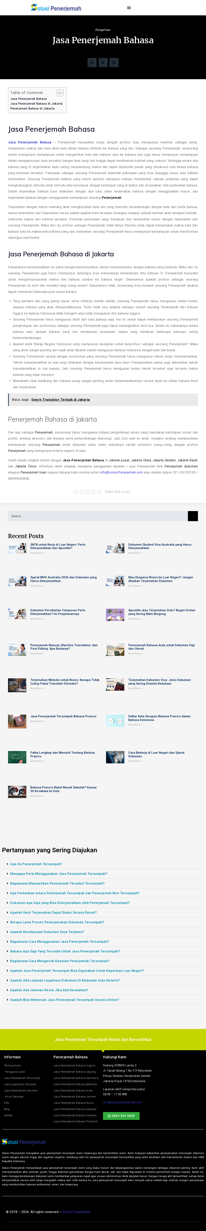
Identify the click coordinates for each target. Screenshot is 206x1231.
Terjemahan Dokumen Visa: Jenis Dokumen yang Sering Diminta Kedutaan (159, 681)
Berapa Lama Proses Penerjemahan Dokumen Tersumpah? (57, 922)
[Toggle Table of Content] (58, 92)
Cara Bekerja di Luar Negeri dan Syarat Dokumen (156, 754)
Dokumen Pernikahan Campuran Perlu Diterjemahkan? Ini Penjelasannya (57, 612)
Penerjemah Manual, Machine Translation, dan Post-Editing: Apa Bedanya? (64, 647)
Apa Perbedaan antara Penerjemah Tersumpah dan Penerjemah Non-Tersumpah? (75, 893)
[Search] (193, 516)
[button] (92, 62)
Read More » (37, 553)
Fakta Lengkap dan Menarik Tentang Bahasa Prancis (62, 754)
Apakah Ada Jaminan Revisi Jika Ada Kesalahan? (49, 990)
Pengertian (103, 30)
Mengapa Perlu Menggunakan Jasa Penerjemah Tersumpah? (58, 874)
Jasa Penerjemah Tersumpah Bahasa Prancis (63, 716)
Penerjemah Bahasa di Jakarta (32, 108)
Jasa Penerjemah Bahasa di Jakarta (36, 103)
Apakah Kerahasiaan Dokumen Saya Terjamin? (47, 932)
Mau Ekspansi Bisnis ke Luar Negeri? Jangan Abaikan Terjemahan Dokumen (160, 579)
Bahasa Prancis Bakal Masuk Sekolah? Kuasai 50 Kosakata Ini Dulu (63, 789)
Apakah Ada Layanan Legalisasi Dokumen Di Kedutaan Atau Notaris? (65, 980)
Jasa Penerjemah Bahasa (28, 99)
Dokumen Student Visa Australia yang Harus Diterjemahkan (160, 546)
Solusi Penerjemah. (76, 1212)
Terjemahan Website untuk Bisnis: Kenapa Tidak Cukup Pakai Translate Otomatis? (64, 681)
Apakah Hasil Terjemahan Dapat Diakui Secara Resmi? (53, 912)
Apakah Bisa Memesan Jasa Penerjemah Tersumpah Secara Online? (64, 1000)
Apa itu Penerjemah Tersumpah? (36, 864)
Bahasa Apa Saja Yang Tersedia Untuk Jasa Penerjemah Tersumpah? (65, 951)
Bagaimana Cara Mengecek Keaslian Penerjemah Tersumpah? (60, 961)
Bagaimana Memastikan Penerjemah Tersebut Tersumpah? (57, 883)
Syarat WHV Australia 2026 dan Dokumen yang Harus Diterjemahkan (63, 579)
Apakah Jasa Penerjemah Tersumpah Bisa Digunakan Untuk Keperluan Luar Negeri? (77, 971)
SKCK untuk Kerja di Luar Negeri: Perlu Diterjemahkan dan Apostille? (57, 546)
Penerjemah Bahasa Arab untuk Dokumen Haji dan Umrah (161, 647)
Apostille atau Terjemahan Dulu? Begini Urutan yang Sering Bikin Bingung (161, 612)
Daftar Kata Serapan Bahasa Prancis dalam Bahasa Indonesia (159, 718)
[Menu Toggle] (129, 8)
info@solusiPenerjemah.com (121, 472)
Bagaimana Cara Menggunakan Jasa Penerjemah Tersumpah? (59, 942)
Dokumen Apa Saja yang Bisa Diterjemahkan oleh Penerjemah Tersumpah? (70, 903)
